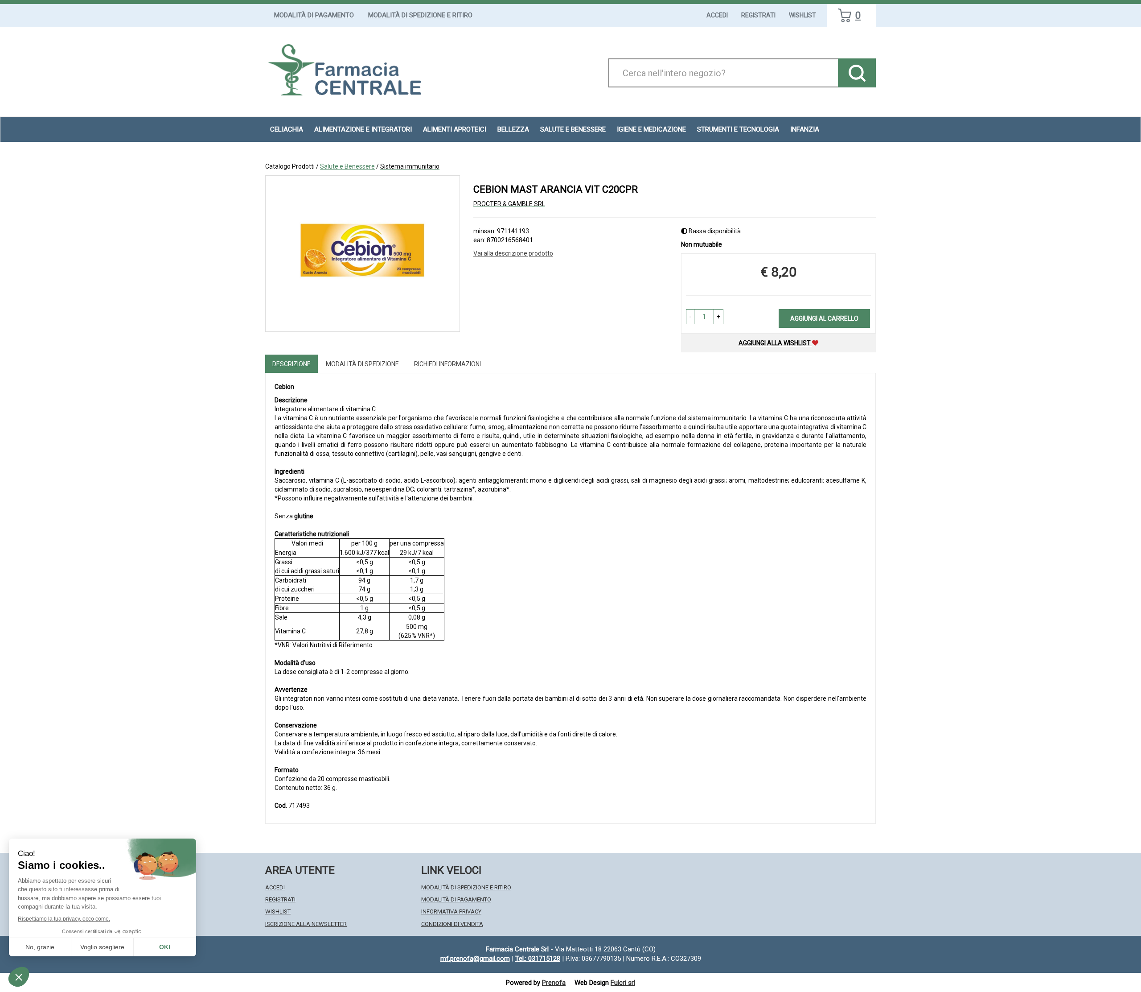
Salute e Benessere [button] (573, 129)
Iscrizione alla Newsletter (306, 924)
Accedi (717, 15)
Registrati (758, 15)
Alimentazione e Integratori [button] (363, 129)
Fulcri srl (623, 983)
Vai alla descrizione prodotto (513, 253)
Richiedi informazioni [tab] (447, 364)
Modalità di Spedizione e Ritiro (420, 15)
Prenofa (554, 983)
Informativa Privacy (451, 911)
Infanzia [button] (804, 129)
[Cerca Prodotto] (857, 72)
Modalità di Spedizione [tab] (362, 364)
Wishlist (802, 15)
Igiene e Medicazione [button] (651, 129)
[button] (690, 316)
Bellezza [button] (513, 129)
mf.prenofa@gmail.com (475, 959)
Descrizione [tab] (291, 364)
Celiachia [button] (286, 129)
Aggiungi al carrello (824, 318)
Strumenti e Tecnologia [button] (738, 129)
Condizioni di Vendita (452, 924)
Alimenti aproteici (454, 129)
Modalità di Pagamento (314, 15)
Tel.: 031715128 (537, 959)
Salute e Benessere (347, 166)
